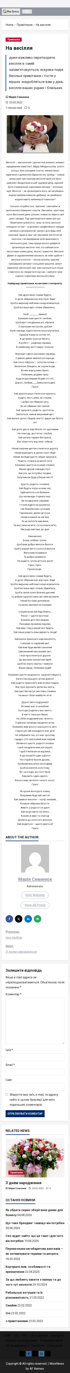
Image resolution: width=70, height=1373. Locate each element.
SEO (16, 1335)
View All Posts (35, 905)
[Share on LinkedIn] (28, 919)
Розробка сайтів (51, 1340)
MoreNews (56, 1363)
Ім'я (9, 1050)
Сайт (9, 1080)
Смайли (11, 1305)
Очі (8, 1313)
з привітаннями (17, 1321)
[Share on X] (19, 919)
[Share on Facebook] (10, 919)
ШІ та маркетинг (17, 1345)
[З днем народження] (35, 1157)
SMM (7, 1335)
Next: (21, 949)
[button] (27, 11)
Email (10, 1065)
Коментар (13, 994)
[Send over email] (38, 919)
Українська (54, 1345)
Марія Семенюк (19, 97)
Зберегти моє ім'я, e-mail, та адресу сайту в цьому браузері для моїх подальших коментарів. (34, 1099)
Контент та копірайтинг (21, 1340)
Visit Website (35, 895)
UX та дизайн (39, 1335)
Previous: (14, 934)
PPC (25, 1335)
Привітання (13, 39)
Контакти (37, 1345)
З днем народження (23, 1183)
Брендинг (57, 1335)
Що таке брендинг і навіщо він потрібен (35, 1223)
